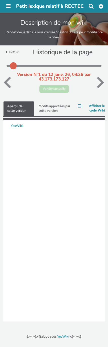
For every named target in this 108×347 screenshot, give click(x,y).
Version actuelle (54, 89)
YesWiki (63, 336)
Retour (13, 52)
